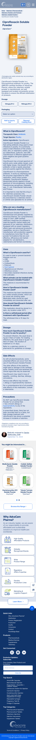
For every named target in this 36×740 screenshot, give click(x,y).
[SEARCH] (28, 4)
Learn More (18, 602)
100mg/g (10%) (26, 104)
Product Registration (15, 620)
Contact (11, 629)
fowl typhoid (9, 267)
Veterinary (11, 644)
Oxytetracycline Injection (15, 693)
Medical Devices (13, 640)
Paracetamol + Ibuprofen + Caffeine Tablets (15, 685)
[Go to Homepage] (6, 4)
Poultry (18, 137)
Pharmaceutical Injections (15, 709)
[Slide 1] (17, 500)
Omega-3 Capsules (13, 703)
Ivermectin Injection (13, 690)
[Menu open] (33, 5)
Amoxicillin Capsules (13, 680)
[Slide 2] (19, 500)
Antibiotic (22, 134)
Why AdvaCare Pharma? (16, 616)
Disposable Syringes (13, 699)
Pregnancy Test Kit (13, 701)
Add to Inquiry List (9, 121)
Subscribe (18, 673)
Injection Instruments (13, 716)
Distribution (12, 618)
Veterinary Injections (13, 714)
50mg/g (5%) (9, 104)
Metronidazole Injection (14, 682)
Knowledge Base (13, 631)
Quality (10, 625)
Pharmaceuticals (13, 638)
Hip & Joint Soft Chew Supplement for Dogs (14, 696)
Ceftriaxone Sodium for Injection (17, 688)
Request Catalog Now (26, 121)
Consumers (12, 627)
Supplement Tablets (13, 718)
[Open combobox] (18, 114)
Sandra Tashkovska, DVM (18, 433)
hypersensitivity (9, 406)
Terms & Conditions (13, 730)
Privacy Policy (25, 730)
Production (12, 622)
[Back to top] (32, 608)
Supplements (12, 642)
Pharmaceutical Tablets (14, 712)
